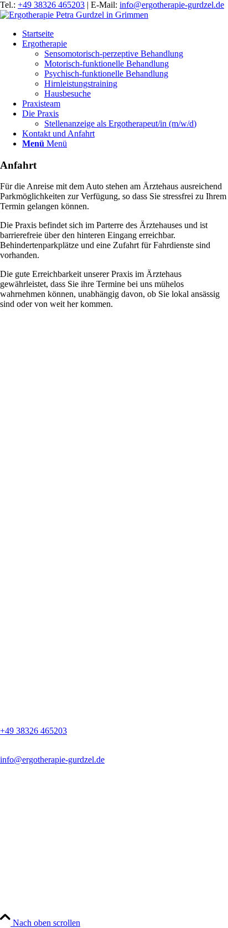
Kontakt (14, 902)
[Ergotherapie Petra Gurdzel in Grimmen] (74, 14)
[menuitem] (125, 34)
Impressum (19, 892)
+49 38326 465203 (51, 4)
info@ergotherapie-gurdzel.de (172, 4)
